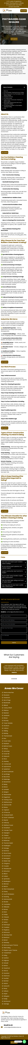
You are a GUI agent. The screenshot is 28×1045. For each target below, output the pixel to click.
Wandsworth (7, 868)
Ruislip (5, 999)
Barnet (6, 940)
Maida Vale (7, 861)
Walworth (6, 756)
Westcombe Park (9, 692)
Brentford (6, 937)
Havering (6, 896)
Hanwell (6, 963)
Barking (6, 733)
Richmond (7, 932)
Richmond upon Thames (11, 945)
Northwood (7, 1001)
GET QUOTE (14, 39)
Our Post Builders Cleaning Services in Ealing (14, 92)
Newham (6, 713)
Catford (6, 728)
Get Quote (23, 10)
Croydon (6, 866)
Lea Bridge (7, 774)
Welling (6, 731)
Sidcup (6, 748)
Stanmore (7, 976)
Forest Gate (7, 741)
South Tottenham (9, 817)
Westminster (7, 794)
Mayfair (6, 820)
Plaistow (6, 710)
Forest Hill (6, 754)
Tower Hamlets (8, 723)
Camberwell (7, 764)
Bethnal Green (8, 746)
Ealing (5, 955)
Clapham (6, 810)
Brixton (6, 787)
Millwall (6, 705)
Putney (6, 891)
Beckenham (7, 782)
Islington (6, 792)
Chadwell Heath (8, 815)
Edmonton (7, 871)
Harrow (6, 970)
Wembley (6, 942)
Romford (6, 851)
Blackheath (7, 703)
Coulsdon (6, 927)
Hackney (6, 761)
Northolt (6, 981)
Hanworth (6, 986)
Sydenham (7, 769)
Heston (6, 983)
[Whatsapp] (24, 1041)
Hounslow (6, 973)
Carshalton (7, 904)
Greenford (7, 968)
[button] (11, 678)
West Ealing (7, 947)
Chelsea (6, 835)
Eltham (6, 718)
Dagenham (7, 797)
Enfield (5, 914)
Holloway (6, 822)
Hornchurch (7, 856)
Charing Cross (8, 799)
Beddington (7, 881)
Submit (14, 642)
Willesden (6, 907)
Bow (5, 738)
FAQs (5, 108)
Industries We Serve (8, 96)
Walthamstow (8, 802)
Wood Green (7, 853)
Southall (6, 978)
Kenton (6, 965)
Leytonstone (7, 766)
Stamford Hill (7, 805)
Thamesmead (8, 736)
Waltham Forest (8, 825)
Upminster (7, 879)
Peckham (6, 743)
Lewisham (6, 715)
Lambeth (6, 789)
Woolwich (6, 695)
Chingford (7, 863)
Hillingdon (6, 996)
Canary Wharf (8, 708)
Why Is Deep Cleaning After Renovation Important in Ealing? (13, 103)
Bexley (5, 784)
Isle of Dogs (7, 700)
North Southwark (8, 771)
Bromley (6, 720)
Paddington (7, 845)
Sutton (6, 922)
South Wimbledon (9, 894)
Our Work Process (8, 98)
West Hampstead (9, 889)
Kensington (7, 858)
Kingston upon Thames (10, 950)
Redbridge (7, 779)
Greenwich (7, 697)
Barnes (6, 909)
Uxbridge (6, 1004)
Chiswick (6, 917)
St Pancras (7, 812)
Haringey (6, 848)
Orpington (7, 833)
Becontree (7, 777)
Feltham (6, 991)
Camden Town (8, 830)
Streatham (7, 828)
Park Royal (7, 925)
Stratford (6, 725)
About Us (6, 91)
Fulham (6, 876)
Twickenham (7, 953)
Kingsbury (6, 930)
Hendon (6, 919)
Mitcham (6, 884)
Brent (5, 912)
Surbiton (6, 958)
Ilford (5, 759)
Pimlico (6, 807)
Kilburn (6, 873)
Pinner (5, 988)
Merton (6, 886)
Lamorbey (7, 751)
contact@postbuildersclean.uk (15, 612)
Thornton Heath (8, 843)
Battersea (6, 840)
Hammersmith (8, 899)
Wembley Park (8, 935)
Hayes (5, 993)
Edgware (6, 960)
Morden (6, 902)
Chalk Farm (7, 838)
